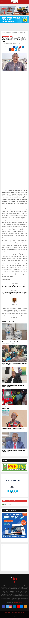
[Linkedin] (14, 606)
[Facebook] (3, 606)
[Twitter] (7, 606)
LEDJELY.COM (6, 43)
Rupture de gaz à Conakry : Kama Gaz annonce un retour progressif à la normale (13, 342)
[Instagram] (10, 606)
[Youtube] (18, 606)
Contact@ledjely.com (18, 602)
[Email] (21, 606)
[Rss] (25, 606)
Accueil (3, 32)
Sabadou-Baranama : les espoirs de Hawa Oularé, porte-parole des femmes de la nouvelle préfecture (13, 429)
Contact (14, 616)
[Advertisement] (14, 131)
